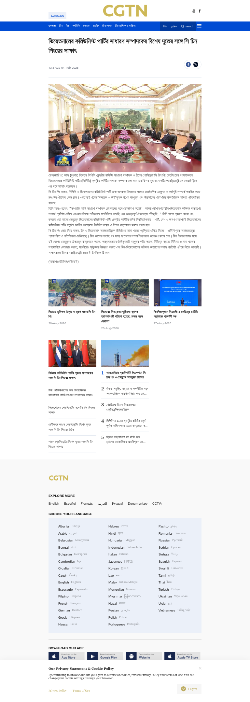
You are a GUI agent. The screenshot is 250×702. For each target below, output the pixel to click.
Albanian (69, 526)
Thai (165, 582)
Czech (67, 575)
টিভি (165, 27)
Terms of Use (81, 691)
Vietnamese (174, 610)
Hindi (115, 533)
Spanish (171, 561)
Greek (69, 617)
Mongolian (122, 589)
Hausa (67, 624)
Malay (123, 582)
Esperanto (73, 589)
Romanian (172, 533)
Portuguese (124, 624)
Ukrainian (173, 596)
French (69, 603)
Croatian (70, 568)
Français (87, 503)
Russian (171, 540)
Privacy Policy (57, 691)
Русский (117, 503)
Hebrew (118, 526)
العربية (102, 503)
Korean (119, 568)
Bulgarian (72, 554)
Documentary (137, 503)
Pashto (168, 526)
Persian (119, 610)
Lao (114, 575)
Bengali (67, 547)
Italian (118, 554)
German (70, 610)
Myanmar (124, 596)
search (189, 27)
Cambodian (69, 561)
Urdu (166, 603)
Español (70, 503)
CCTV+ (157, 503)
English (54, 503)
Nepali (116, 603)
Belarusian (73, 540)
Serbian (170, 547)
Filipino (69, 596)
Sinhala (168, 554)
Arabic (67, 533)
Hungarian (121, 540)
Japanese (120, 561)
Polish (117, 617)
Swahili (171, 568)
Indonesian (125, 547)
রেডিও (174, 27)
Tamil (166, 575)
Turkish (169, 589)
